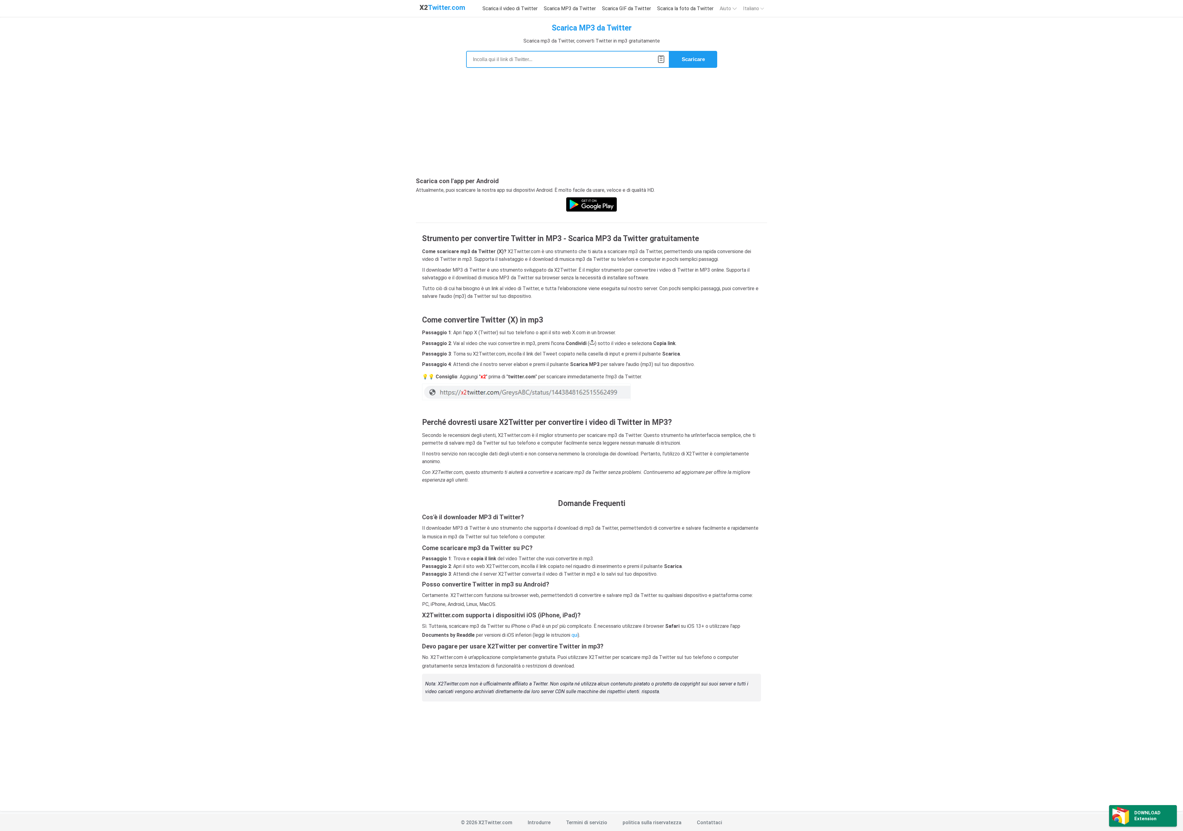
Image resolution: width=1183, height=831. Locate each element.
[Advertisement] (591, 126)
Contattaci (709, 822)
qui (574, 635)
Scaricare (693, 59)
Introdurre (539, 822)
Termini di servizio (586, 822)
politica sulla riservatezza (652, 822)
